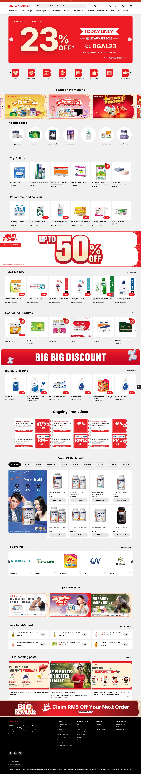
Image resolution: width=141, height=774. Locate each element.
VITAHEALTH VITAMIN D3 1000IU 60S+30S (77, 493)
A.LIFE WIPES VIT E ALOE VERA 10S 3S (69, 642)
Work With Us (61, 732)
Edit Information (100, 729)
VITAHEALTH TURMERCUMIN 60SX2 (78, 528)
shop (42, 634)
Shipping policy (117, 769)
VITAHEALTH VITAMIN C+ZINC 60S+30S (57, 528)
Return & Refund (81, 729)
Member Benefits (120, 724)
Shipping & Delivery (82, 732)
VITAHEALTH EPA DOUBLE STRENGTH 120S (99, 528)
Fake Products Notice (83, 740)
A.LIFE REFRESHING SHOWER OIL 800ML (69, 632)
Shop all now (131, 272)
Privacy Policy (61, 742)
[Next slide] (138, 106)
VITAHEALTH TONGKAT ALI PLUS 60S (120, 493)
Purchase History (101, 724)
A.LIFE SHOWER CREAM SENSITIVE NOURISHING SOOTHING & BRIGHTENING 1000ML (111, 632)
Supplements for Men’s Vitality (63, 692)
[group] (16, 137)
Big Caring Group (62, 724)
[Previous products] (10, 175)
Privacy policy (94, 769)
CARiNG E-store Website (64, 737)
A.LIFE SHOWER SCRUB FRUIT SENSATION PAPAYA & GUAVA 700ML (111, 642)
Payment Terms (81, 734)
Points (98, 727)
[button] (13, 11)
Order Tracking (81, 737)
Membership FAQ (120, 729)
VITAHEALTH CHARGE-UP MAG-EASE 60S (120, 528)
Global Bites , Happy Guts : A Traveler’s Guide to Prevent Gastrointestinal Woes (111, 693)
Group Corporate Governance (65, 745)
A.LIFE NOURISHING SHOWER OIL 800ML (27, 632)
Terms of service (105, 769)
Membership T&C (120, 727)
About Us (60, 727)
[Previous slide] (2, 106)
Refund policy (128, 769)
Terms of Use (61, 740)
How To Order (80, 727)
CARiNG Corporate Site (63, 734)
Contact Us (60, 729)
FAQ (78, 724)
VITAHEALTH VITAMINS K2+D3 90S (57, 493)
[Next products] (131, 175)
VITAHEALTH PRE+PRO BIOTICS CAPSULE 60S (98, 493)
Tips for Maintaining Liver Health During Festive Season (29, 693)
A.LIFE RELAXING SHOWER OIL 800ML (27, 642)
